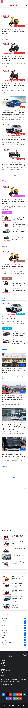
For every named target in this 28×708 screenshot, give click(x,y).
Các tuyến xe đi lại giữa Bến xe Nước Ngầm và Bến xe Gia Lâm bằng (13, 399)
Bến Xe (17, 180)
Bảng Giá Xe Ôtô (7, 640)
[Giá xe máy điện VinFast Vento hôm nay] (7, 579)
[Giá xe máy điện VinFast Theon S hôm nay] (6, 218)
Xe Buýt (5, 623)
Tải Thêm (14, 175)
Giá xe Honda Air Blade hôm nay (13, 165)
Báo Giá (3, 669)
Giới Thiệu (3, 660)
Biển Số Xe (5, 632)
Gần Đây (7, 572)
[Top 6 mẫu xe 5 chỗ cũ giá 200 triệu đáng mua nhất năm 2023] (7, 599)
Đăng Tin (3, 665)
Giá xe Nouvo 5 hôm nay (18, 562)
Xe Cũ (4, 637)
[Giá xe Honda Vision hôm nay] (6, 557)
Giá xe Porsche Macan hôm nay (13, 140)
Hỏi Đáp (5, 618)
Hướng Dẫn (3, 675)
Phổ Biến (20, 572)
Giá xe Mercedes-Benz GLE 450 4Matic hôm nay (18, 335)
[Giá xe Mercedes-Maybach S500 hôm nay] (6, 341)
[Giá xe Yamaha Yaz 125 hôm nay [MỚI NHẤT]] (6, 537)
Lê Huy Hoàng (6, 29)
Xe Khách (5, 628)
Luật (4, 625)
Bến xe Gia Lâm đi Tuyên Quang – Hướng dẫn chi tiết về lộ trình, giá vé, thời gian (13, 427)
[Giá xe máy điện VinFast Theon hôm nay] (6, 225)
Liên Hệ (3, 662)
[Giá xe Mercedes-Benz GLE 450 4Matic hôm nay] (6, 334)
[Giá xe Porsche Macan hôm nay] (6, 231)
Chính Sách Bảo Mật (5, 672)
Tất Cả (13, 180)
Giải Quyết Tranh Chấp (6, 670)
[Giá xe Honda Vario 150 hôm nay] (6, 544)
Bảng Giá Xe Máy (7, 642)
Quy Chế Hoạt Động (5, 674)
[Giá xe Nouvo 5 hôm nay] (6, 564)
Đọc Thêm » (7, 212)
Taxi (4, 635)
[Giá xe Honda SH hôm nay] (6, 550)
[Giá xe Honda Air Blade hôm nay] (6, 238)
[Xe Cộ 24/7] (14, 5)
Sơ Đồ (2, 663)
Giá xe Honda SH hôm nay (18, 548)
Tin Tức (5, 620)
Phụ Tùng (5, 644)
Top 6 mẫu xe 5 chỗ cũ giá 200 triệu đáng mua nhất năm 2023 (18, 598)
